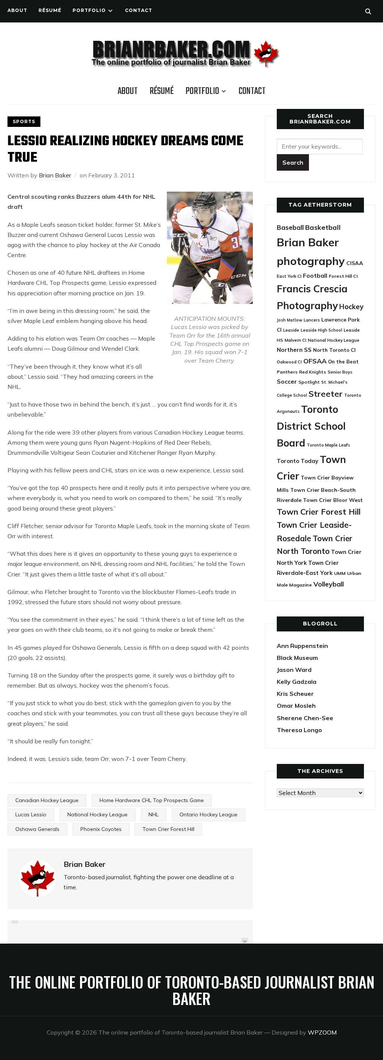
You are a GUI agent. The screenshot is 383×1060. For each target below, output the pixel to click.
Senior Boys (340, 372)
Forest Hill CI (343, 276)
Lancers (312, 320)
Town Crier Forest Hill (168, 829)
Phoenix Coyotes (101, 829)
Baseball (290, 227)
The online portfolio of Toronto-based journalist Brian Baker (191, 990)
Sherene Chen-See (305, 718)
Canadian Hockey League (47, 800)
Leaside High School (321, 330)
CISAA (354, 263)
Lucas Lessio (30, 814)
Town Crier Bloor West (333, 500)
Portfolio (89, 10)
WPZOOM (322, 1032)
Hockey (351, 306)
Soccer (287, 381)
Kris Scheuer (295, 693)
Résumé (50, 10)
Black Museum (297, 657)
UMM (340, 573)
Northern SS (294, 349)
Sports (24, 121)
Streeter (326, 394)
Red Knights (312, 372)
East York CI (289, 276)
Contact (138, 10)
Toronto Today (297, 460)
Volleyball (328, 584)
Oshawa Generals (37, 829)
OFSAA (315, 361)
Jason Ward (294, 669)
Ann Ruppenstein (302, 645)
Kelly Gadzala (296, 681)
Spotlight (309, 382)
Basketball (323, 227)
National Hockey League (97, 814)
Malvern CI (295, 340)
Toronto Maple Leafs (328, 445)
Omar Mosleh (296, 705)
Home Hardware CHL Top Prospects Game (151, 800)
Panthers (287, 372)
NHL (153, 814)
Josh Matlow (289, 320)
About (17, 10)
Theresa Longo (299, 730)
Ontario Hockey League (209, 814)
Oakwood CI (289, 362)
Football (315, 275)
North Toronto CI (334, 350)
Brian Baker (55, 175)
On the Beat (343, 362)
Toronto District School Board (311, 426)
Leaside (291, 330)
